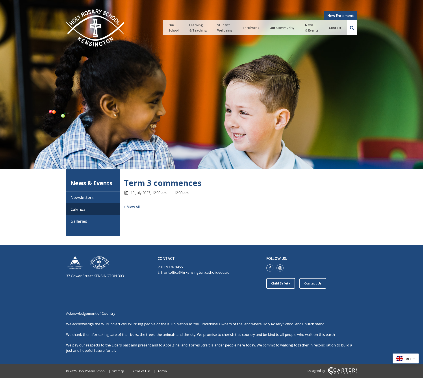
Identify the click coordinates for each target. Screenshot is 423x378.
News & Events (311, 27)
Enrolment (251, 28)
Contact (335, 28)
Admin (162, 371)
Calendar (78, 209)
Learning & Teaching (198, 27)
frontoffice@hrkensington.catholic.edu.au (195, 272)
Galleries (78, 221)
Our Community (282, 28)
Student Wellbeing (224, 27)
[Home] (104, 263)
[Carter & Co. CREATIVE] (342, 374)
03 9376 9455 (172, 267)
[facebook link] (271, 268)
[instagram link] (281, 268)
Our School (174, 27)
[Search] (352, 27)
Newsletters (82, 197)
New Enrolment (340, 15)
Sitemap (118, 371)
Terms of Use (141, 371)
